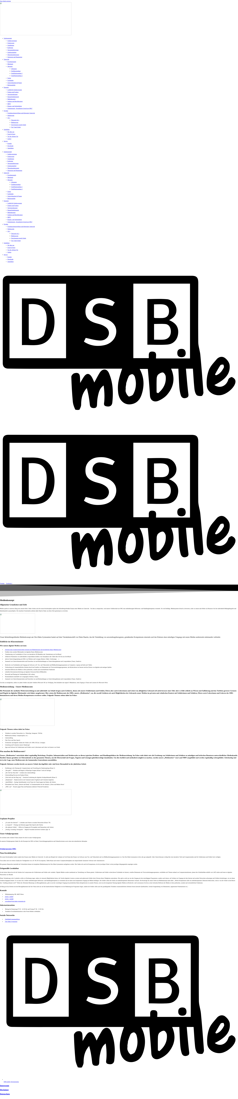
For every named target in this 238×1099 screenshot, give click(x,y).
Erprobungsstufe (11, 61)
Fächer (9, 78)
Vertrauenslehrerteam (13, 50)
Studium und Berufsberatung (15, 101)
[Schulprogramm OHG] (0, 845)
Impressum (4, 1086)
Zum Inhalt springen (5, 1)
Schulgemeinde (8, 38)
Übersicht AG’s (15, 120)
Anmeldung (10, 148)
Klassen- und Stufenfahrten (14, 106)
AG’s (8, 118)
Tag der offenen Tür (12, 136)
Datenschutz (5, 1094)
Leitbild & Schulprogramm (14, 90)
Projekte (6, 111)
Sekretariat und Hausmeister (14, 57)
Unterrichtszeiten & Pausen (14, 82)
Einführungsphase (16, 71)
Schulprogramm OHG (8, 849)
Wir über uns (10, 132)
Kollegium (10, 47)
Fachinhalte (10, 80)
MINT (9, 104)
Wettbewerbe (10, 115)
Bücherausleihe (11, 85)
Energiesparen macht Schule (18, 125)
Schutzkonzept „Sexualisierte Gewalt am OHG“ (19, 108)
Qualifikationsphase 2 (16, 75)
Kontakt (9, 143)
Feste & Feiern (11, 134)
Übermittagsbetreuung (13, 54)
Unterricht (6, 59)
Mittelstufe (10, 64)
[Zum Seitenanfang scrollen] (0, 1098)
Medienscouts (14, 122)
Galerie (9, 139)
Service (6, 141)
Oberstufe (10, 66)
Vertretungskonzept (12, 94)
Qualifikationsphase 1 (16, 73)
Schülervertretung (12, 40)
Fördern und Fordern (13, 92)
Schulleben (6, 129)
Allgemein (14, 68)
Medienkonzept (11, 99)
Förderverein (10, 43)
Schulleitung (10, 45)
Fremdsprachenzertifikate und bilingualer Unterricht (21, 113)
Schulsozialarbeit (11, 52)
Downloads (10, 146)
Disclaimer (4, 1090)
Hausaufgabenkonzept (13, 96)
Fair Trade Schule (16, 127)
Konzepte (6, 87)
